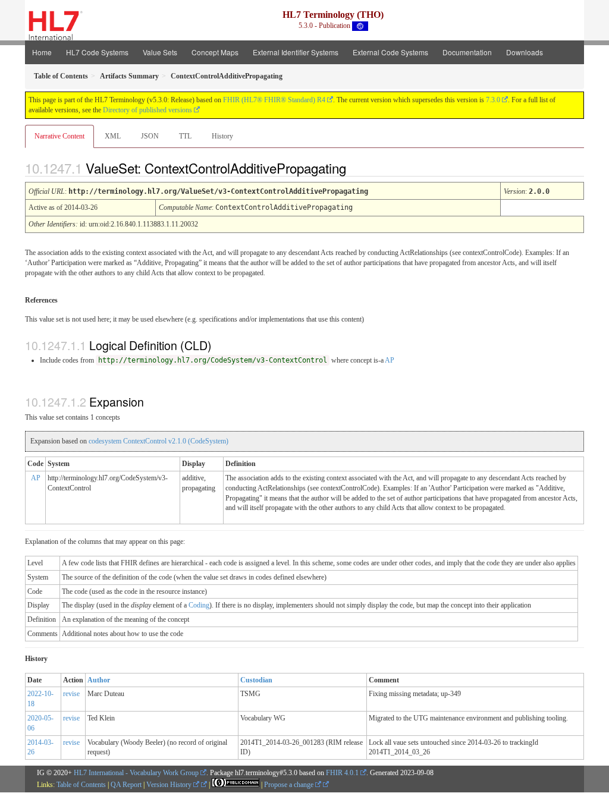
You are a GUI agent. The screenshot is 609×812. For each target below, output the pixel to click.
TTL (185, 136)
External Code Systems (390, 52)
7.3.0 (493, 100)
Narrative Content (59, 136)
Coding (199, 605)
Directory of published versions (147, 110)
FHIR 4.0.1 (342, 773)
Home (42, 52)
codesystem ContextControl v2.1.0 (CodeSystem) (158, 441)
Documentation (467, 52)
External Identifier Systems (295, 52)
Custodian (256, 680)
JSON (150, 136)
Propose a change (289, 784)
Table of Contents (81, 784)
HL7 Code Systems (97, 52)
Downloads (524, 52)
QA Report (126, 784)
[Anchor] (356, 167)
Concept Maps (215, 52)
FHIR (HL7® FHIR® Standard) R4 (274, 100)
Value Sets (160, 52)
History (222, 136)
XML (113, 136)
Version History (169, 784)
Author (98, 680)
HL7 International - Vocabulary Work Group (136, 773)
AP (389, 360)
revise (71, 694)
